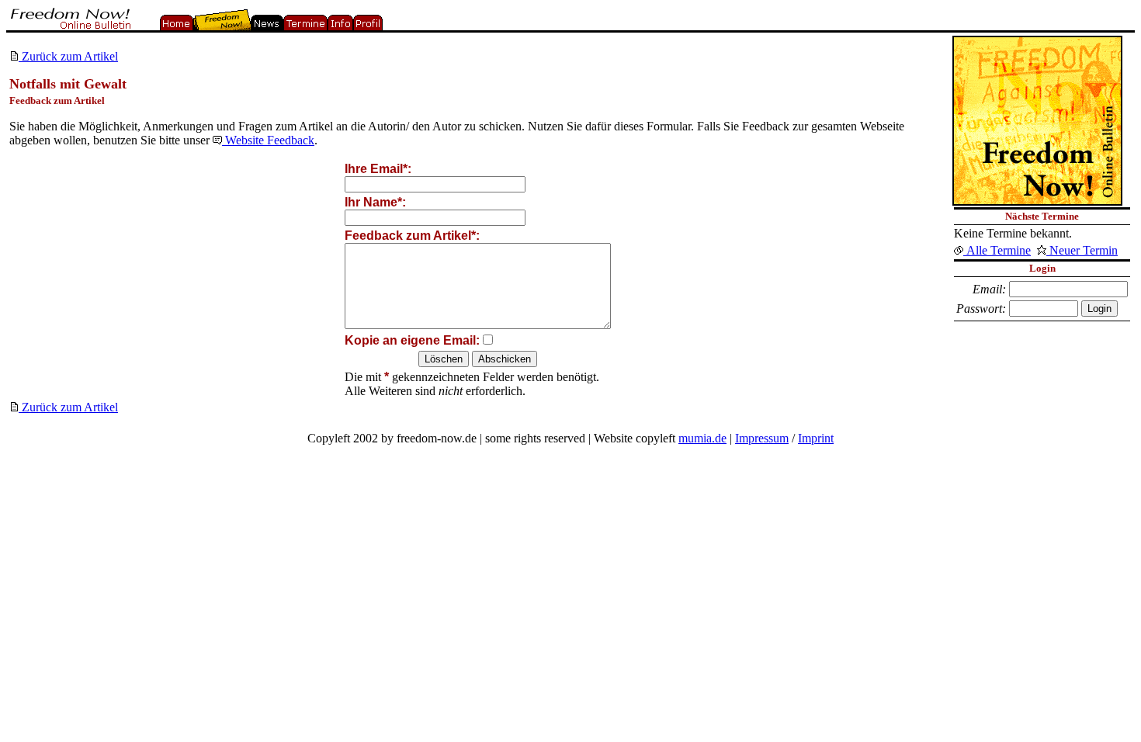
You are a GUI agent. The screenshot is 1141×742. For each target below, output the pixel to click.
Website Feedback (268, 140)
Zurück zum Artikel (68, 56)
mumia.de (702, 438)
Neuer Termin (1082, 250)
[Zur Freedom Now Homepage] (69, 26)
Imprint (816, 438)
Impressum (762, 438)
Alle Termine (997, 250)
